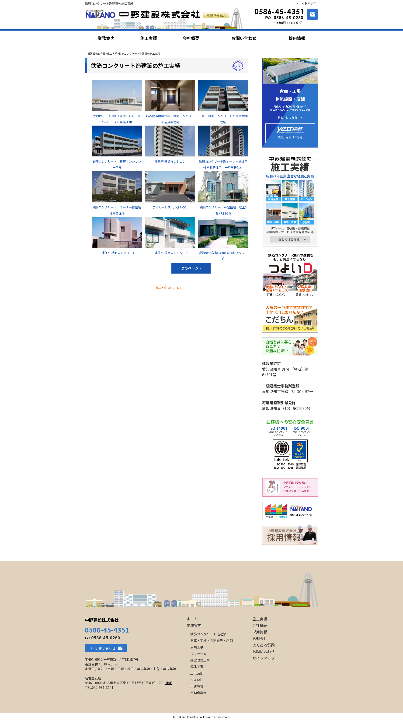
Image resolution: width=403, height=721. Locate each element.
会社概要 (259, 625)
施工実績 (259, 619)
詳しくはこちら (287, 117)
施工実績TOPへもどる (169, 287)
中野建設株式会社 (101, 620)
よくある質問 (263, 645)
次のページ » (191, 268)
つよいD (196, 679)
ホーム (192, 619)
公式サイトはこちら (290, 137)
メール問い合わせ (102, 648)
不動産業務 (198, 692)
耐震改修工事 (200, 660)
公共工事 (196, 647)
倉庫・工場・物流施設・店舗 (211, 640)
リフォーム (198, 653)
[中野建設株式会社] (165, 18)
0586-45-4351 (107, 629)
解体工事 (196, 666)
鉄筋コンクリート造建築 (208, 634)
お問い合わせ (263, 651)
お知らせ (259, 638)
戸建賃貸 (196, 686)
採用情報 (259, 632)
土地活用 (196, 673)
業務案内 (194, 625)
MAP (168, 682)
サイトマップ (307, 3)
